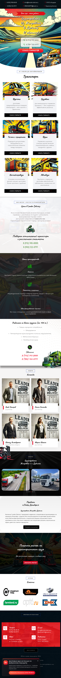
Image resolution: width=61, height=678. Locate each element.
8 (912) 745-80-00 (11, 2)
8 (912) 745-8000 (32, 40)
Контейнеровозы (16, 174)
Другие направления (31, 650)
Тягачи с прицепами (16, 136)
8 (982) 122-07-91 (12, 6)
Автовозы (45, 174)
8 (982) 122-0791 (32, 44)
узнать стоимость (30, 50)
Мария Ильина (40, 442)
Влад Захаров (10, 407)
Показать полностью (31, 527)
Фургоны (16, 99)
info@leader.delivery (31, 2)
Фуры (45, 136)
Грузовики (45, 99)
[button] (3, 480)
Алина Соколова (41, 407)
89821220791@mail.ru (31, 6)
